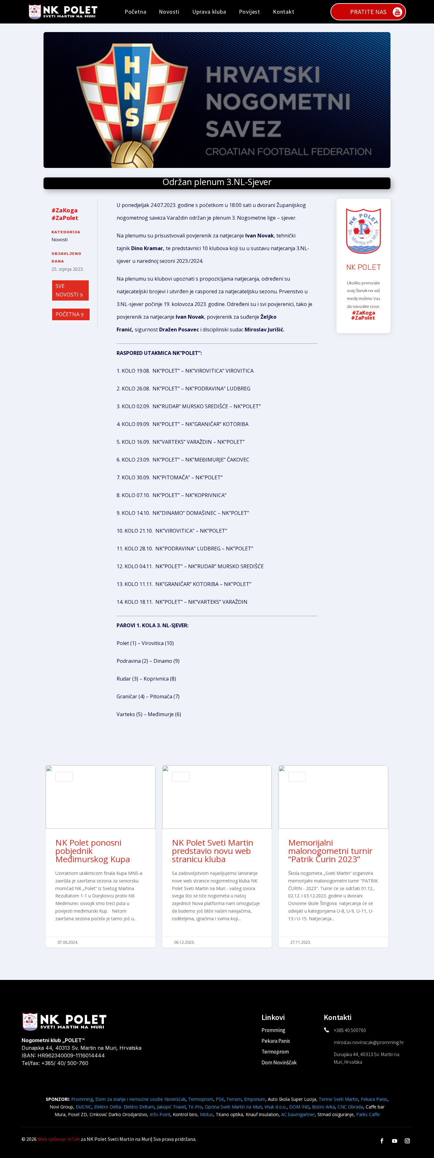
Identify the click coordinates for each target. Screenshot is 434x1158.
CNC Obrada (350, 1107)
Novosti (169, 11)
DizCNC (84, 1107)
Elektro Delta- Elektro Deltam (124, 1107)
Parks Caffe (368, 1114)
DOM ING (299, 1107)
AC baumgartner (298, 1114)
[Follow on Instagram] (407, 1141)
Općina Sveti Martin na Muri (233, 1107)
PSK (220, 1099)
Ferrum (234, 1099)
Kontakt (284, 11)
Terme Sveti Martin (338, 1099)
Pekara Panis (275, 1040)
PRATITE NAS (368, 12)
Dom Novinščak (279, 1062)
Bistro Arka (323, 1107)
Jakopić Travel (171, 1107)
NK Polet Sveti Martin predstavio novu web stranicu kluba (217, 856)
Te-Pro (195, 1107)
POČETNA (67, 314)
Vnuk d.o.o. (275, 1107)
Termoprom (275, 1051)
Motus (206, 1114)
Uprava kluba (209, 11)
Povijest (249, 11)
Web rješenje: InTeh (58, 1139)
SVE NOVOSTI (67, 290)
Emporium (254, 1099)
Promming (273, 1030)
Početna (135, 11)
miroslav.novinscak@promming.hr (369, 1042)
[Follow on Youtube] (395, 1141)
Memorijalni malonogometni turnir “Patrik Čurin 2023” (333, 856)
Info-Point (159, 1114)
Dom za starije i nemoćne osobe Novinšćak (140, 1099)
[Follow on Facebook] (382, 1141)
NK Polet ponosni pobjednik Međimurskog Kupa (100, 856)
